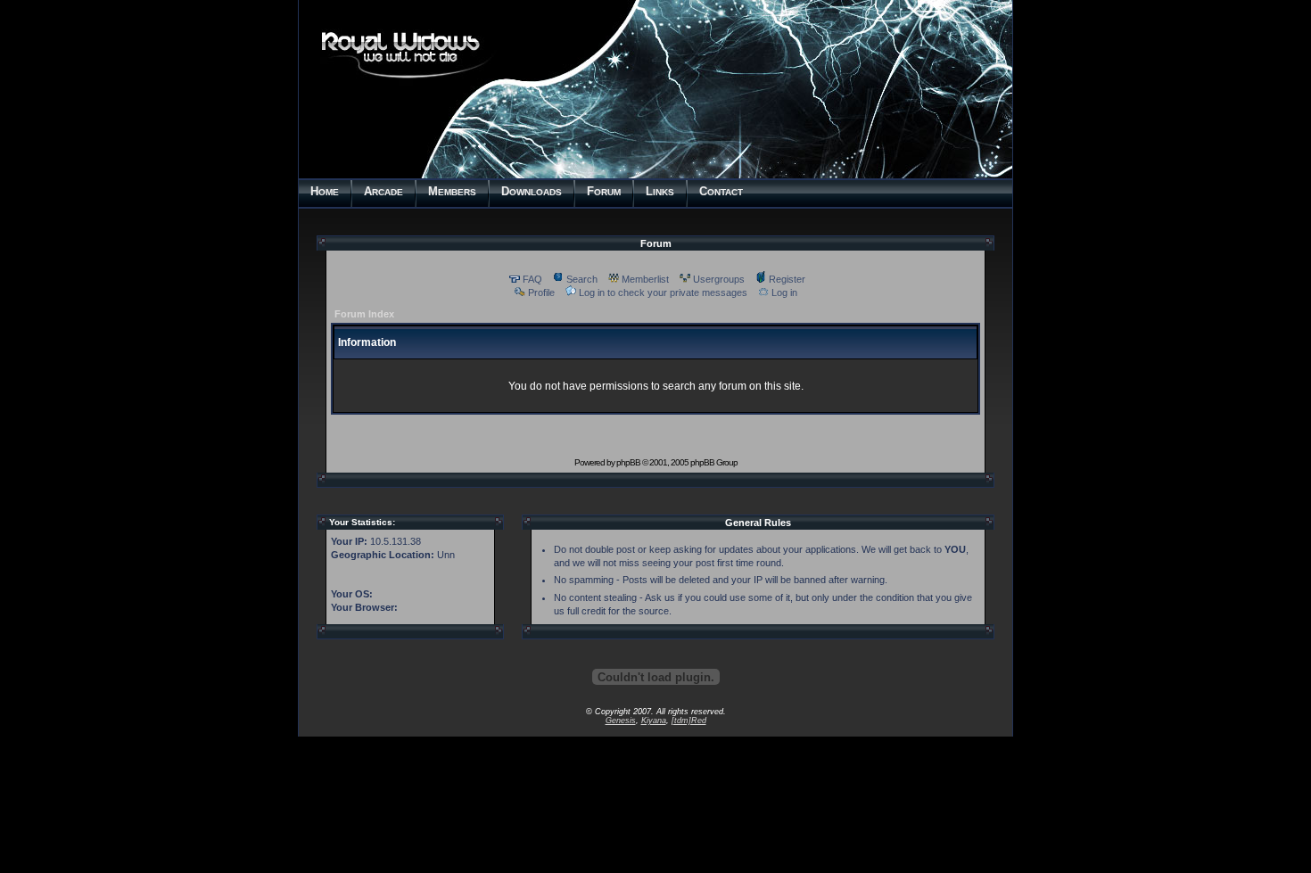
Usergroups (719, 279)
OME (324, 191)
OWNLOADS (531, 191)
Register (787, 279)
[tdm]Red (689, 720)
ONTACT (721, 191)
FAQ (532, 279)
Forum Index (364, 314)
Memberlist (645, 279)
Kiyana (653, 720)
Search (582, 279)
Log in (784, 292)
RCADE (383, 191)
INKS (660, 191)
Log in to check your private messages (663, 292)
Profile (541, 292)
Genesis (621, 720)
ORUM (604, 191)
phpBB (628, 462)
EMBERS (452, 191)
